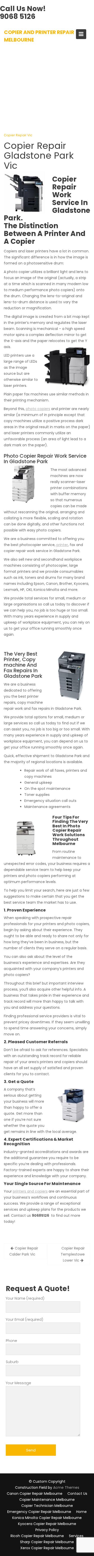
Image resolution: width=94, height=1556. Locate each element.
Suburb (12, 1361)
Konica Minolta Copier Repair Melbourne (47, 1517)
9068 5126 (17, 16)
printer (62, 544)
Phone (11, 1340)
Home (81, 1511)
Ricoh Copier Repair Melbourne (37, 1535)
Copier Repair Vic (18, 135)
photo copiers (38, 408)
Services (76, 1535)
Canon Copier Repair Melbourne (34, 1493)
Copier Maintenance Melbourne (47, 1499)
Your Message (18, 1382)
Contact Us (77, 1493)
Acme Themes (66, 1487)
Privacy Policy (47, 1529)
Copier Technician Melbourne (47, 1505)
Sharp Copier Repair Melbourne (47, 1541)
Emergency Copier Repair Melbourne (39, 1511)
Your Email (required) (24, 1319)
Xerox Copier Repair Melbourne (47, 1547)
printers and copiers (30, 1191)
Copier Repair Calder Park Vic (23, 1251)
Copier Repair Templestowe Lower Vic (73, 1254)
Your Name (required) (25, 1298)
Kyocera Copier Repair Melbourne (47, 1523)
